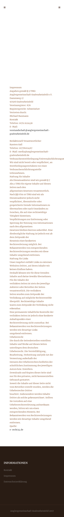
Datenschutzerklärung (15, 481)
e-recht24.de (16, 429)
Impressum (10, 476)
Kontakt (8, 470)
